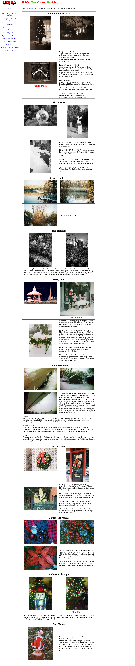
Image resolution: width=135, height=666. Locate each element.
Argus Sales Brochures (9, 38)
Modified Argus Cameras (9, 33)
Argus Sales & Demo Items (9, 27)
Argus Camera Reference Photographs (10, 19)
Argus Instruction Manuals (9, 36)
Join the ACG (9, 11)
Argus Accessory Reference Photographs (9, 23)
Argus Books (9, 44)
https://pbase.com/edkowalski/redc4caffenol (73, 97)
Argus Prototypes (9, 30)
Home (9, 8)
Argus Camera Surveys (9, 41)
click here (30, 8)
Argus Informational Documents (9, 47)
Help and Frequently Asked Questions (9, 14)
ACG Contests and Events (9, 50)
